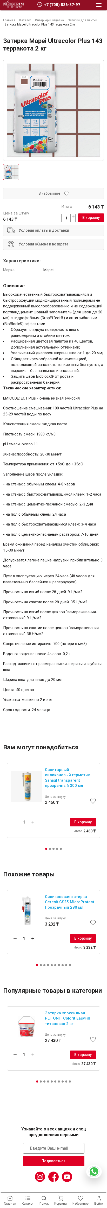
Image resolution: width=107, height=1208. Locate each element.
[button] (46, 849)
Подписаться (53, 1161)
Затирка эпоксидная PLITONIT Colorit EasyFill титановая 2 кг (67, 1018)
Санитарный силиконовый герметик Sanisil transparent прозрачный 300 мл (67, 777)
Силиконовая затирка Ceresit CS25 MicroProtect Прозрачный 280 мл (69, 902)
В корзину (91, 218)
